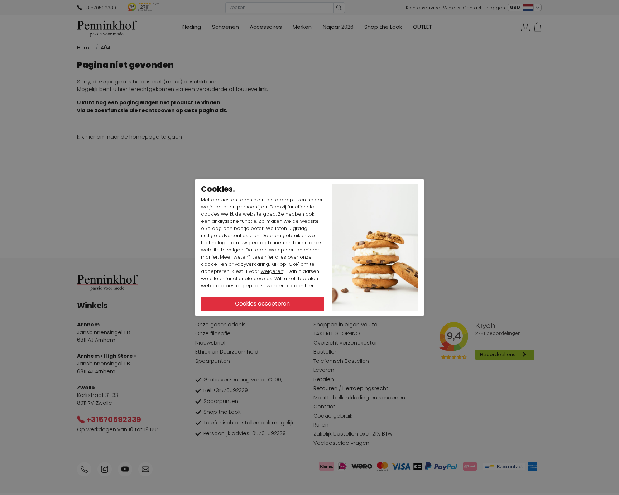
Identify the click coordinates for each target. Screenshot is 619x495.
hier (269, 257)
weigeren (272, 271)
